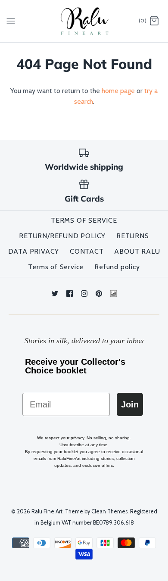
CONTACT (87, 251)
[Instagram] (84, 293)
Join (130, 404)
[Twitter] (55, 293)
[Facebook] (69, 293)
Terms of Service (56, 267)
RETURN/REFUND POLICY (62, 236)
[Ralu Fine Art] (84, 21)
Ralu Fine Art (46, 511)
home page (118, 91)
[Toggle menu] (11, 20)
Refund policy (117, 267)
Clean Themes (109, 511)
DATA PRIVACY (33, 251)
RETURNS (132, 236)
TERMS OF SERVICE (84, 220)
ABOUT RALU (137, 251)
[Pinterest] (99, 293)
